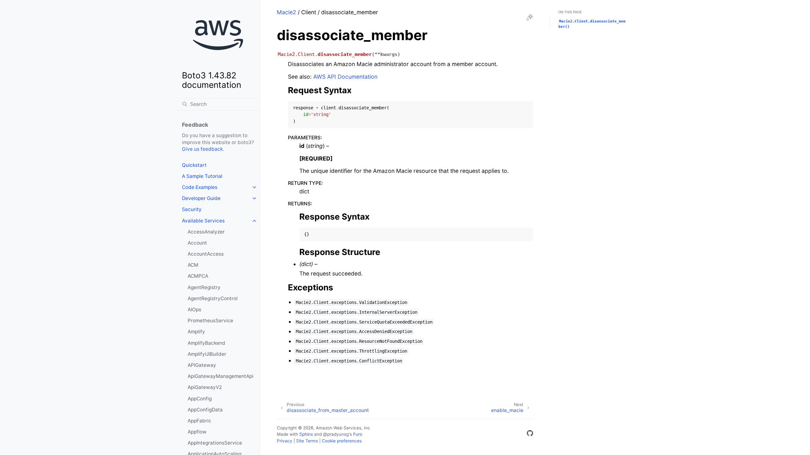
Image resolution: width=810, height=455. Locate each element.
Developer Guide (201, 198)
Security (192, 209)
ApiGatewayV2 (205, 387)
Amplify (196, 332)
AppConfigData (205, 410)
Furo (357, 434)
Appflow (197, 432)
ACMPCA (198, 276)
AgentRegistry (204, 287)
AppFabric (199, 421)
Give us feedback (202, 149)
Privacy (284, 440)
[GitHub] (530, 434)
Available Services (203, 221)
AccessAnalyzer (206, 232)
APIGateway (202, 365)
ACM (193, 265)
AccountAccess (206, 254)
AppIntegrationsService (215, 443)
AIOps (194, 309)
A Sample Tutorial (202, 176)
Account (197, 243)
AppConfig (200, 399)
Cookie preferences (342, 440)
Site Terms (307, 440)
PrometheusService (210, 321)
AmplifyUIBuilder (207, 354)
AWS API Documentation (345, 76)
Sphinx (306, 434)
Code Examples (199, 187)
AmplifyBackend (206, 343)
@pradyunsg (336, 434)
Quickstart (194, 165)
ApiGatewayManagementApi (220, 376)
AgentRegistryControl (213, 298)
